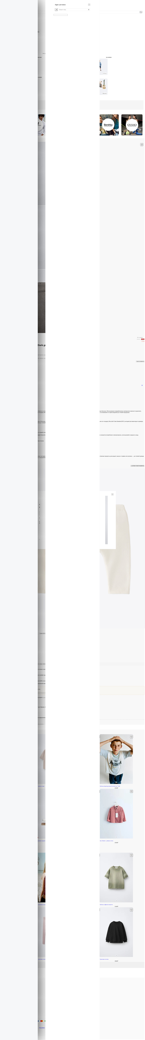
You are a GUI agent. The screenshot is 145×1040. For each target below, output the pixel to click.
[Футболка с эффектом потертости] (116, 878)
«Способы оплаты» (39, 724)
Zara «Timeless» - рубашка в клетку (106, 840)
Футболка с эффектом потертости (106, 904)
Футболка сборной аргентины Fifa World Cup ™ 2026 (110, 786)
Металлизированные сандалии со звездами (42, 840)
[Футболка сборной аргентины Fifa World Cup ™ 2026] (116, 759)
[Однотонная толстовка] (116, 932)
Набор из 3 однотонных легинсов (40, 959)
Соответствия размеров (137, 465)
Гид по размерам (140, 361)
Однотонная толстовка (104, 959)
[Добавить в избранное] (131, 736)
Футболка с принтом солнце (39, 786)
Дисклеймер (42, 1027)
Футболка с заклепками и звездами (40, 904)
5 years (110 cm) (43, 633)
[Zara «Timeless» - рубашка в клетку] (116, 814)
